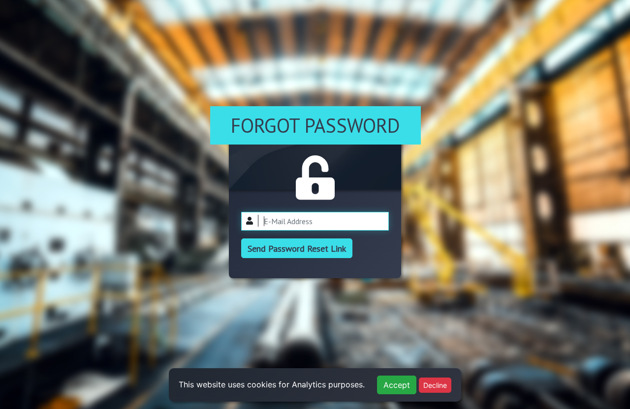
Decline (435, 385)
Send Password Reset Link (297, 248)
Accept (396, 385)
